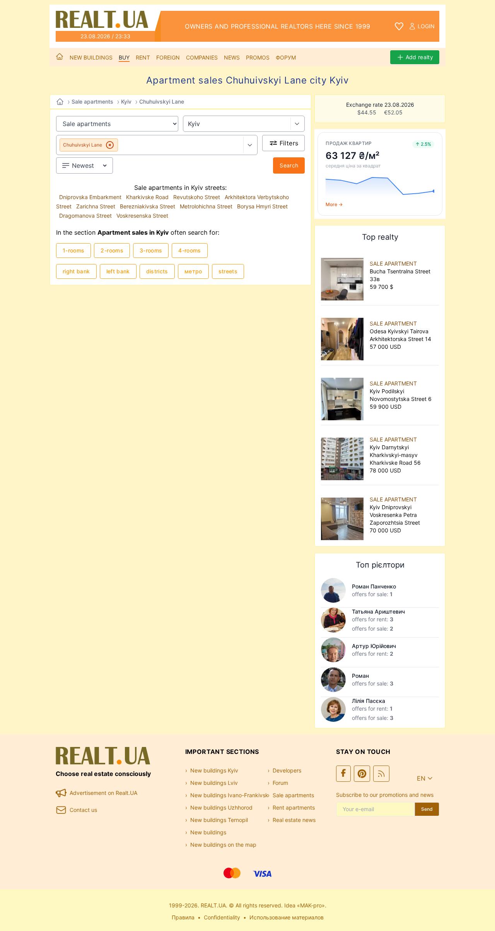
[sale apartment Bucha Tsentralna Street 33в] (344, 275)
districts (157, 271)
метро (193, 271)
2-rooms (112, 250)
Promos (258, 57)
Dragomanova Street (86, 215)
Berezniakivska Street (148, 206)
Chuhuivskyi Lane (161, 101)
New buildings (91, 57)
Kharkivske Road (148, 197)
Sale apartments (92, 101)
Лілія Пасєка (368, 700)
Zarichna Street (96, 206)
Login (426, 26)
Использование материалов (286, 917)
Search (289, 165)
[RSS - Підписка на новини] (381, 774)
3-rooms (151, 250)
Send (427, 809)
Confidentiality (222, 917)
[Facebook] (343, 774)
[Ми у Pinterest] (362, 774)
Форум (286, 57)
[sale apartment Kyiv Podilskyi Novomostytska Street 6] (344, 395)
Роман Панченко (374, 586)
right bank (76, 271)
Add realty (420, 57)
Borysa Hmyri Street (262, 206)
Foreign (168, 57)
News (232, 57)
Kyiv (126, 101)
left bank (118, 271)
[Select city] (297, 123)
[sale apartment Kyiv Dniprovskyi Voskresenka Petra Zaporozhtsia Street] (344, 515)
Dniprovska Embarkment (91, 197)
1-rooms (73, 250)
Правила (183, 917)
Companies (202, 57)
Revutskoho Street (197, 197)
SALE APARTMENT (393, 263)
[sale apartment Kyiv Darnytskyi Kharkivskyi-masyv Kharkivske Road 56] (344, 455)
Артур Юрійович (374, 646)
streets (227, 271)
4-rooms (189, 250)
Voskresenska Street (142, 215)
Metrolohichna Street (207, 206)
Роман (360, 675)
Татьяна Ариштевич (378, 611)
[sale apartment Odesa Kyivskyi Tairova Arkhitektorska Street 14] (344, 335)
